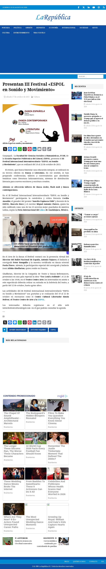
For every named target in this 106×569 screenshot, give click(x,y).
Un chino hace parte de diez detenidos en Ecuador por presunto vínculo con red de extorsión (93, 140)
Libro (42, 210)
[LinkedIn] (88, 7)
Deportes (40, 28)
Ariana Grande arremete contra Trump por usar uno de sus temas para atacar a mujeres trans (92, 162)
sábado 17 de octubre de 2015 (17, 97)
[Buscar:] (90, 76)
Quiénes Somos (79, 561)
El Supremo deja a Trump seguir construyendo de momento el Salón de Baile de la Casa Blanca (93, 186)
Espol (53, 330)
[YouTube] (93, 7)
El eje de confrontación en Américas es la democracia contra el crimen (93, 280)
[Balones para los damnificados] (76, 247)
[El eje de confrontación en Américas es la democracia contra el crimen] (76, 279)
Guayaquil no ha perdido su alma (91, 230)
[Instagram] (98, 7)
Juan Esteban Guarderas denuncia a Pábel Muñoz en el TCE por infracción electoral (93, 97)
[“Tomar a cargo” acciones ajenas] (76, 217)
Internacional (69, 28)
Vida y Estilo (39, 33)
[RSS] (103, 7)
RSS (102, 561)
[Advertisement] (53, 55)
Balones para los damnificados (91, 245)
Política (17, 28)
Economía (53, 28)
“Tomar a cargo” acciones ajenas (91, 215)
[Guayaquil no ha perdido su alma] (76, 232)
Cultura (6, 33)
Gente (95, 28)
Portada (6, 28)
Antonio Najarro (38, 330)
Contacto (93, 561)
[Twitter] (83, 7)
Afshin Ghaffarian (17, 330)
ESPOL (41, 300)
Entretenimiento (21, 33)
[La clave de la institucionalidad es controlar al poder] (76, 262)
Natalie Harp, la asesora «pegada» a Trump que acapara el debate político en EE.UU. (93, 118)
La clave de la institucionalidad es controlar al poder (92, 261)
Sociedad (84, 28)
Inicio (66, 561)
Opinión (28, 28)
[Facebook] (78, 7)
